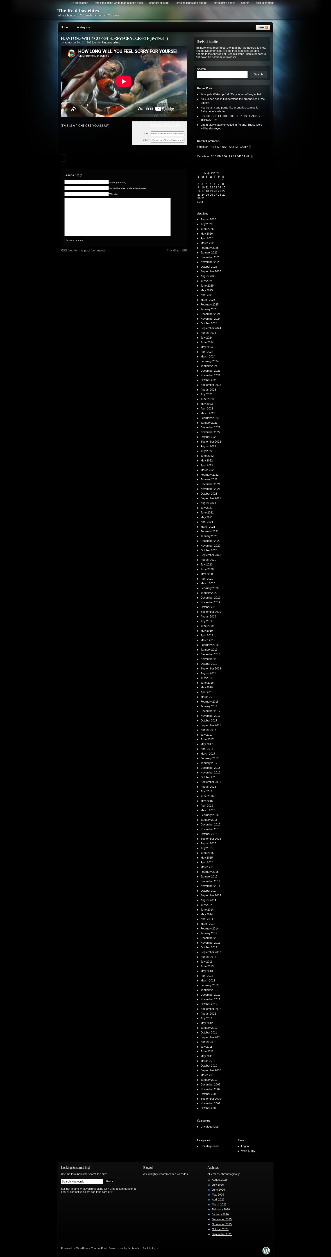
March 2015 (208, 867)
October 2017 (209, 720)
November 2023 (210, 375)
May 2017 (207, 744)
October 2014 (209, 890)
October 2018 (209, 663)
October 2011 (209, 1032)
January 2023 (209, 422)
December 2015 (210, 824)
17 (203, 191)
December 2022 (210, 427)
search (245, 3)
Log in (245, 1146)
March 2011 (208, 1061)
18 (207, 191)
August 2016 (208, 786)
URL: (147, 133)
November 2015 (210, 829)
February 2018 (210, 701)
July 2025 (207, 281)
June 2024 (207, 342)
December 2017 (210, 711)
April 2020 (207, 578)
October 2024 (209, 323)
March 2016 (208, 810)
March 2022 (208, 470)
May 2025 (207, 290)
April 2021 (207, 522)
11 (207, 187)
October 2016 (209, 777)
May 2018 (207, 687)
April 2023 (207, 408)
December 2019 (210, 597)
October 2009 (209, 1094)
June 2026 (207, 229)
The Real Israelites (78, 11)
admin (68, 42)
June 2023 (207, 399)
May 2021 (207, 517)
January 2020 (209, 593)
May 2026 (207, 233)
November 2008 (210, 1103)
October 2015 (209, 834)
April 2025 (207, 295)
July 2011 (206, 1046)
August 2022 (208, 446)
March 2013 (208, 980)
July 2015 (207, 848)
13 (215, 187)
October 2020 (209, 550)
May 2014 (207, 914)
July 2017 (207, 734)
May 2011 (207, 1056)
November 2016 (210, 772)
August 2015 (208, 843)
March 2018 (208, 697)
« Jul (200, 201)
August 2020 (208, 559)
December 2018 (210, 654)
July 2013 (207, 961)
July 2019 (207, 621)
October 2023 (209, 380)
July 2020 (207, 564)
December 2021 (210, 484)
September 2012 (211, 1009)
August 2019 (208, 616)
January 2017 (209, 763)
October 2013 (209, 947)
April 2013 (207, 975)
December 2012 (210, 994)
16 (199, 191)
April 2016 (207, 805)
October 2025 (209, 266)
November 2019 (210, 602)
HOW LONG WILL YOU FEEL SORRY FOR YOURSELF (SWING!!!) (114, 38)
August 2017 (208, 730)
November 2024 (210, 318)
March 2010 (208, 1075)
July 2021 (207, 507)
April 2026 (207, 238)
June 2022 (207, 455)
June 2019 (207, 626)
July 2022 (207, 451)
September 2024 (211, 328)
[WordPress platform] (266, 1253)
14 (219, 187)
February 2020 (210, 588)
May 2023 (207, 403)
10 (203, 187)
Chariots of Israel (159, 3)
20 (215, 191)
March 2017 (208, 753)
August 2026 (208, 219)
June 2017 (207, 739)
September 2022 (211, 441)
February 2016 (210, 815)
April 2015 (207, 862)
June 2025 (207, 285)
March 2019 (208, 640)
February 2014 (210, 928)
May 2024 (207, 347)
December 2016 (210, 767)
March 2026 (208, 243)
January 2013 (209, 990)
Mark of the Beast (224, 3)
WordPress (83, 1248)
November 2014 (210, 886)
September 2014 (211, 895)
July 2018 (207, 678)
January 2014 (209, 933)
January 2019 (209, 649)
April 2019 (207, 635)
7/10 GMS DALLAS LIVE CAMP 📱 (230, 147)
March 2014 (208, 923)
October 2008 (209, 1108)
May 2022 (207, 460)
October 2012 (209, 1004)
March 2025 (208, 299)
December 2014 (210, 881)
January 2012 (209, 1027)
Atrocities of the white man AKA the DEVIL (119, 3)
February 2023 (210, 418)
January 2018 (209, 706)
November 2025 (210, 262)
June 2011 (207, 1051)
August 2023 (208, 389)
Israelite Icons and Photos (191, 3)
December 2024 (210, 314)
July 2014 (207, 905)
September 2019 (211, 611)
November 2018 (210, 659)
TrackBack (177, 250)
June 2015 (207, 853)
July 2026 (207, 224)
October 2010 (209, 1065)
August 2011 (208, 1042)
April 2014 (207, 919)
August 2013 (208, 957)
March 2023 (208, 413)
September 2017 (211, 725)
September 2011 (211, 1037)
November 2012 (210, 999)
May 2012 (207, 1023)
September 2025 (211, 271)
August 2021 (208, 503)
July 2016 (207, 791)
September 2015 (211, 838)
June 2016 (207, 796)
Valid (249, 1151)
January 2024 (209, 366)
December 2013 (210, 938)
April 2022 (207, 465)
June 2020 (207, 569)
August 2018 (208, 673)
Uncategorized (83, 27)
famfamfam (134, 1248)
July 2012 (207, 1018)
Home (64, 27)
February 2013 (210, 985)
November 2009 (210, 1089)
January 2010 (209, 1079)
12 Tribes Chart (79, 3)
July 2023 (207, 394)
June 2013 (207, 966)
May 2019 (207, 630)
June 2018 (207, 682)
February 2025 (210, 304)
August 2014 (208, 900)
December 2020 (210, 541)
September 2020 (211, 555)
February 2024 (210, 361)
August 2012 (208, 1013)
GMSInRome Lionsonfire (165, 125)
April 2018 (207, 692)
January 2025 (209, 309)
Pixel (104, 1248)
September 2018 (211, 668)
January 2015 (209, 876)
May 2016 (207, 801)
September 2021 (211, 498)
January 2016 (209, 819)
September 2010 (211, 1070)
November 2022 (210, 432)
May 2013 (207, 971)
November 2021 (210, 489)
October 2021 (209, 493)
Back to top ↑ (150, 1248)
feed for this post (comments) (83, 250)
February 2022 (210, 474)
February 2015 (210, 871)
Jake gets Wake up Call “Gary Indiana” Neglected (231, 94)
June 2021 (207, 512)
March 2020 (208, 583)
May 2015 (207, 857)
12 (211, 187)
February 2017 (210, 758)
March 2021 (208, 526)
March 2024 (208, 356)
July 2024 (207, 337)
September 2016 (211, 782)
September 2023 (211, 385)
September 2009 (211, 1098)
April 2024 (207, 351)
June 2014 (207, 909)
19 (211, 191)
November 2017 (210, 715)
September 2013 (211, 952)
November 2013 (210, 942)
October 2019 (209, 607)
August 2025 (208, 276)
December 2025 (210, 257)
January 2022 (209, 479)
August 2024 (208, 333)
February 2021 (210, 531)
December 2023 (210, 370)
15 (223, 187)
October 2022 (209, 437)
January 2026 (209, 252)
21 (219, 191)
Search (201, 69)
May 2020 (207, 574)
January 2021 (209, 536)
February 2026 (210, 247)
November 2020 (210, 545)
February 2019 (210, 645)
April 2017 (207, 749)
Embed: (146, 140)
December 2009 (210, 1084)
